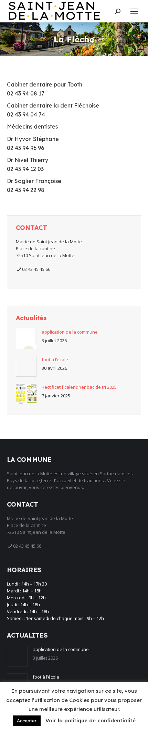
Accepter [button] (26, 720)
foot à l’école (55, 359)
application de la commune (70, 332)
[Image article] (26, 338)
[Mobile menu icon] (134, 11)
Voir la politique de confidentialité (90, 720)
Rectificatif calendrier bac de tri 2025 (79, 387)
